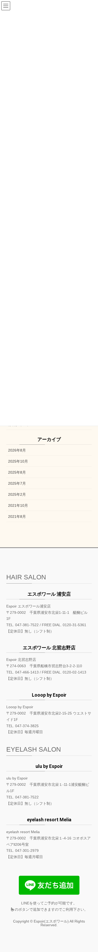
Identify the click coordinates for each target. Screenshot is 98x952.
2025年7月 (17, 483)
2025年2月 (17, 494)
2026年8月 (17, 450)
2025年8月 (17, 472)
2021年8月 (17, 516)
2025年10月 (18, 461)
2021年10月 (18, 505)
